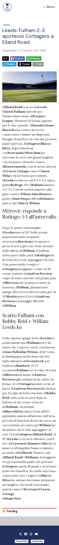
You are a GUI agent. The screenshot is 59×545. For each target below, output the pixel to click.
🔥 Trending (9, 511)
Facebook (18, 58)
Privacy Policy (21, 541)
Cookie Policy (37, 541)
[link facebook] (25, 533)
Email (39, 64)
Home (6, 24)
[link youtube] (36, 533)
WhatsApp (35, 58)
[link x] (20, 533)
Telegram (10, 64)
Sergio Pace (10, 50)
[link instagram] (31, 533)
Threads (26, 64)
